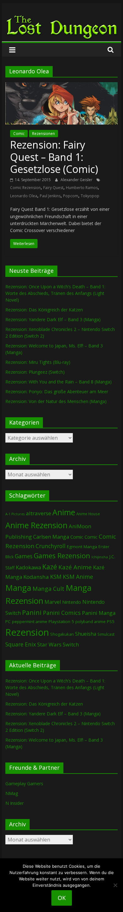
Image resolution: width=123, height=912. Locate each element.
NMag (11, 793)
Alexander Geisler (77, 179)
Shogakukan (62, 634)
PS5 (110, 621)
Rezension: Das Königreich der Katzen (44, 310)
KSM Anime (78, 576)
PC (8, 621)
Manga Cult (48, 588)
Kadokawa (28, 567)
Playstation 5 (61, 621)
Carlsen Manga (51, 536)
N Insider (14, 803)
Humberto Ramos (82, 187)
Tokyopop (90, 196)
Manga (18, 587)
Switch (71, 644)
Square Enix (20, 644)
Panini (32, 612)
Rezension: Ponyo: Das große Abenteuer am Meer (56, 392)
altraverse (38, 513)
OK (62, 898)
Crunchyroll (51, 546)
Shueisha (85, 633)
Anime (63, 512)
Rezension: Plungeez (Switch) (35, 372)
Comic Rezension (25, 187)
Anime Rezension (36, 525)
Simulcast (105, 634)
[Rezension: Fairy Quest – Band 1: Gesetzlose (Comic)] (61, 86)
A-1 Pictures (15, 514)
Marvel (52, 601)
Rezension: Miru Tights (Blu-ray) (37, 362)
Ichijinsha (99, 556)
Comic (19, 133)
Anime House (88, 513)
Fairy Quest (53, 187)
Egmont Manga (82, 546)
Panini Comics (62, 612)
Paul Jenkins (50, 196)
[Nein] (115, 885)
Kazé (49, 566)
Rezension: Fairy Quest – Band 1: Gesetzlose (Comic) (54, 157)
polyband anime (90, 621)
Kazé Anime (75, 567)
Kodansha (36, 576)
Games (23, 556)
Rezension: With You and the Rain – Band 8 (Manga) (58, 382)
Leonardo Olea (23, 196)
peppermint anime (29, 621)
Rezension (27, 632)
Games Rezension (62, 555)
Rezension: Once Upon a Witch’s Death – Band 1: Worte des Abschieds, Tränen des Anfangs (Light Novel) (55, 293)
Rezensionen (43, 133)
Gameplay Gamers (24, 783)
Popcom (70, 196)
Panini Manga (98, 612)
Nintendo (71, 602)
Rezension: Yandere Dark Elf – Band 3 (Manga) (53, 319)
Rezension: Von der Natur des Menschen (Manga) (56, 401)
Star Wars (49, 644)
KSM (56, 576)
